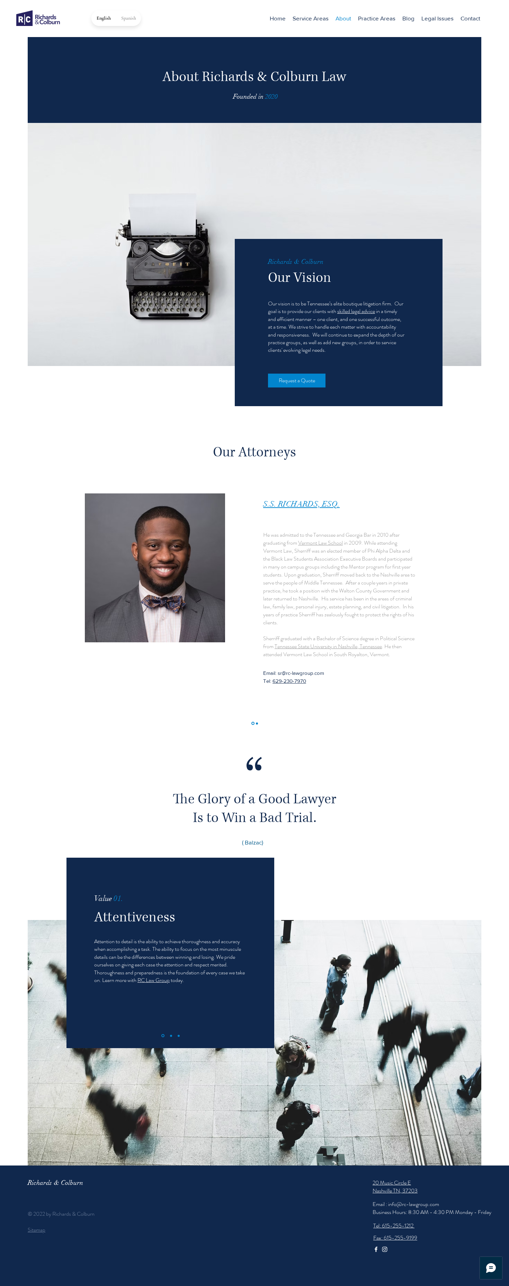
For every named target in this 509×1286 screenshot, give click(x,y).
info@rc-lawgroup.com (413, 1204)
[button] (377, 18)
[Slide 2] (257, 723)
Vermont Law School (320, 543)
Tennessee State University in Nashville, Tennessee (328, 646)
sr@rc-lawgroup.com (301, 673)
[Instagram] (384, 1249)
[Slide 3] (179, 1036)
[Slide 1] (252, 723)
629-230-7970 (289, 681)
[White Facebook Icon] (376, 1249)
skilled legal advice (356, 311)
